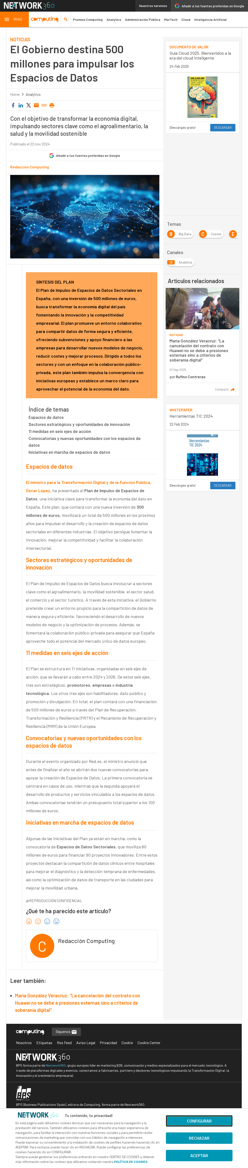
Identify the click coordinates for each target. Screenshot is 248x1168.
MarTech (171, 19)
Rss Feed (64, 1042)
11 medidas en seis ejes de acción (60, 431)
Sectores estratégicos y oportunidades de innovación (79, 424)
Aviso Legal (85, 1042)
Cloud (185, 19)
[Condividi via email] (36, 105)
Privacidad (108, 1042)
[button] (14, 19)
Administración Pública (142, 19)
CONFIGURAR (199, 1121)
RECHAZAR (199, 1138)
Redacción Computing (29, 167)
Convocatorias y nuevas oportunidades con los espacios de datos (85, 442)
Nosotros (24, 1042)
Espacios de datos (46, 417)
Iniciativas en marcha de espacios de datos (69, 452)
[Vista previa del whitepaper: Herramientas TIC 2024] (202, 455)
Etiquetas (44, 1042)
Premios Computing (88, 19)
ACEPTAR (199, 1155)
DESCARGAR (223, 127)
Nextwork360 (56, 1065)
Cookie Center (149, 1042)
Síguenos (63, 1031)
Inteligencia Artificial (210, 19)
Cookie (127, 1042)
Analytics (114, 19)
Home (15, 94)
